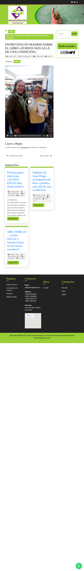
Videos (11, 31)
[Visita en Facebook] (74, 53)
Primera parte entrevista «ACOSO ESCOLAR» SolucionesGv (15, 179)
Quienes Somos (11, 284)
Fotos (63, 291)
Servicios (9, 293)
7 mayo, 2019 (11, 56)
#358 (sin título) (11, 297)
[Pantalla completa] (51, 136)
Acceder (46, 288)
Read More (14, 219)
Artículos (65, 288)
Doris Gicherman (25, 56)
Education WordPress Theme (20, 335)
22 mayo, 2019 (40, 195)
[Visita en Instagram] (65, 53)
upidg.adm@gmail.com (32, 287)
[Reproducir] (8, 136)
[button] (29, 102)
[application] (29, 102)
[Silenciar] (48, 136)
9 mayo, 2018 (14, 191)
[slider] (27, 135)
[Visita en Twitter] (71, 53)
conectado (23, 147)
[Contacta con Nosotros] (79, 566)
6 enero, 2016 (14, 254)
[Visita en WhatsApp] (62, 53)
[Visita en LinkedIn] (68, 53)
